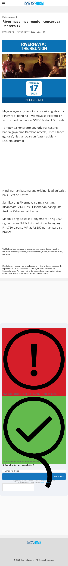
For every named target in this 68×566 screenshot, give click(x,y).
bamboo (12, 249)
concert (20, 249)
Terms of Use (47, 481)
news (42, 249)
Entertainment (9, 17)
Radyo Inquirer (53, 249)
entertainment (32, 249)
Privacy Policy (45, 482)
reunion (6, 251)
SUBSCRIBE (59, 476)
